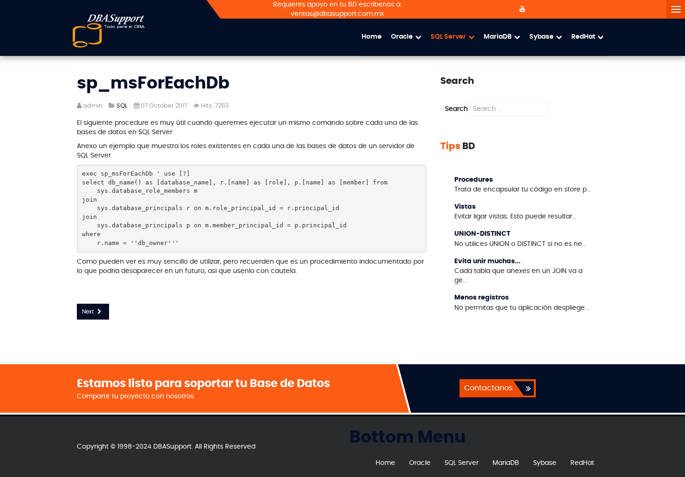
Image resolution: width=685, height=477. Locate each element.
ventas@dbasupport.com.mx (337, 14)
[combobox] (508, 109)
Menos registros (481, 297)
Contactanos (488, 388)
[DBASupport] (108, 31)
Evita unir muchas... (487, 261)
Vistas (465, 207)
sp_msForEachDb (153, 83)
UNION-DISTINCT (482, 234)
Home (372, 37)
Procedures (473, 180)
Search (456, 109)
